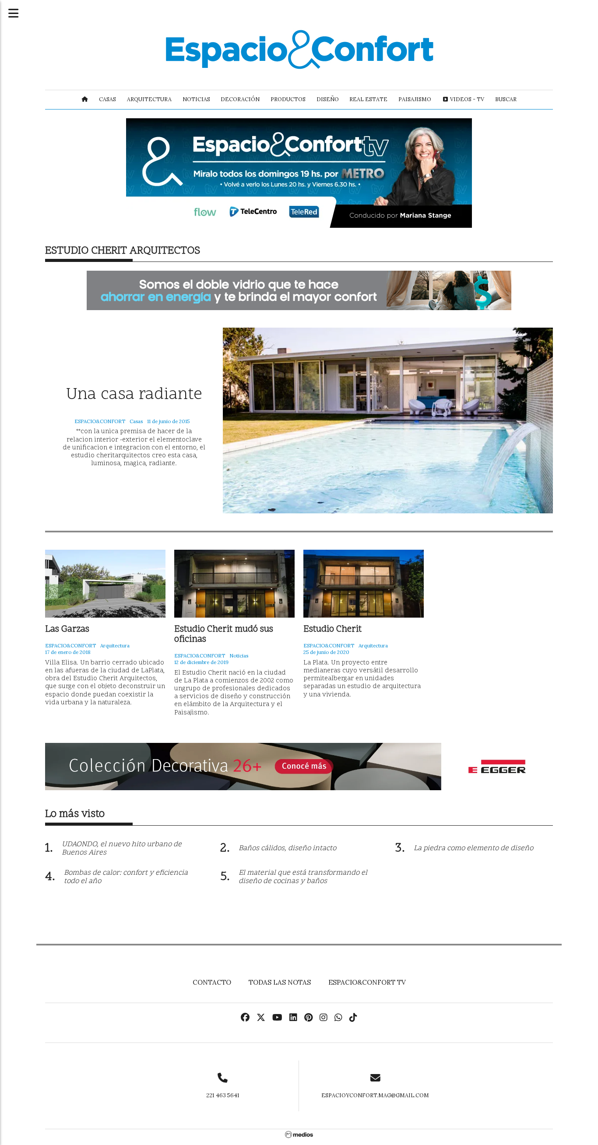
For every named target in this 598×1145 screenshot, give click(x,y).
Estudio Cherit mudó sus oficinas (223, 634)
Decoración (240, 99)
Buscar (506, 99)
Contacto (212, 982)
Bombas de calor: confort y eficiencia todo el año (126, 877)
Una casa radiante (134, 395)
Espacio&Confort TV (367, 982)
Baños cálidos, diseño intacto (287, 848)
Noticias (196, 99)
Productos (288, 99)
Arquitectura (149, 99)
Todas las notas (280, 982)
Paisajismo (414, 99)
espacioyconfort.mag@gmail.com (375, 1095)
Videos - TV (466, 99)
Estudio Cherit (332, 629)
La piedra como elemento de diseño (473, 848)
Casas (107, 99)
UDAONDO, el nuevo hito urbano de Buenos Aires (122, 848)
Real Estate (368, 99)
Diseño (328, 99)
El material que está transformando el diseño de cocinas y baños (303, 877)
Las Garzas (67, 629)
